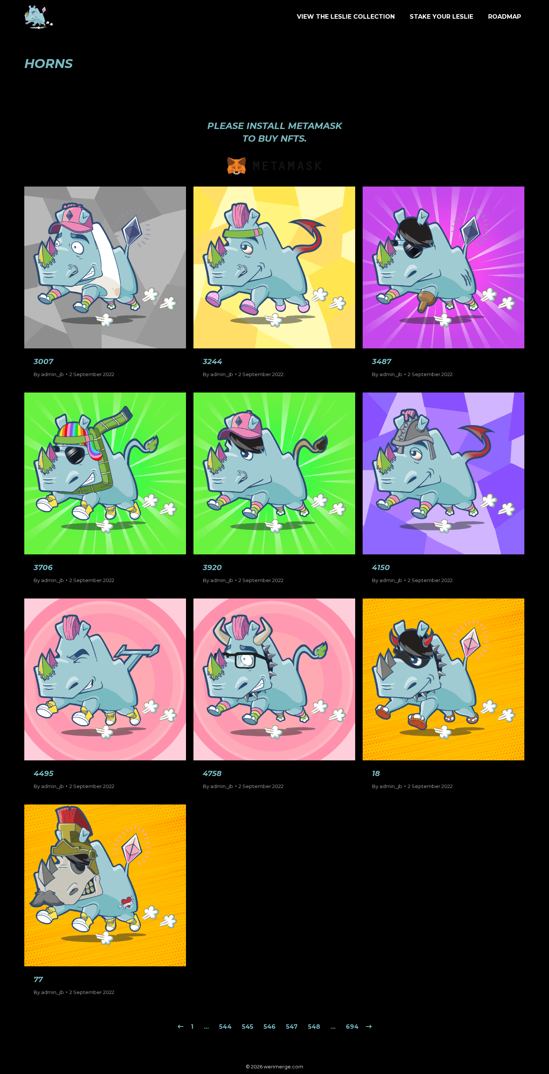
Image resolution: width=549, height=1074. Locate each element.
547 (292, 1026)
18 (376, 773)
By (49, 374)
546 (270, 1026)
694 (352, 1026)
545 (247, 1026)
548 (314, 1026)
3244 (212, 361)
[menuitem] (345, 17)
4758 (212, 773)
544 (225, 1026)
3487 (381, 361)
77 (38, 979)
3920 (212, 567)
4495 (43, 773)
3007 (43, 361)
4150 (381, 567)
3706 (43, 567)
